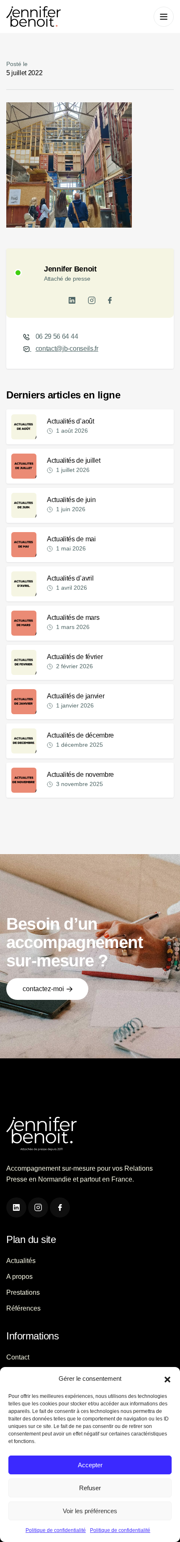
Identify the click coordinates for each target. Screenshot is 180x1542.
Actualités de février (75, 656)
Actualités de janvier (75, 696)
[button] (167, 1379)
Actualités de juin (71, 499)
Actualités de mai (71, 539)
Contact (17, 1357)
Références (23, 1308)
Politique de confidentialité (56, 1530)
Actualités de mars (73, 617)
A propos (19, 1276)
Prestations (23, 1292)
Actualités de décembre (80, 735)
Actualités (21, 1260)
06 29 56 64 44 (57, 336)
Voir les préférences (90, 1510)
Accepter (90, 1464)
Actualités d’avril (70, 578)
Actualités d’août (70, 421)
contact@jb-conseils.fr (67, 348)
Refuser (90, 1487)
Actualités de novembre (80, 774)
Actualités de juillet (73, 460)
